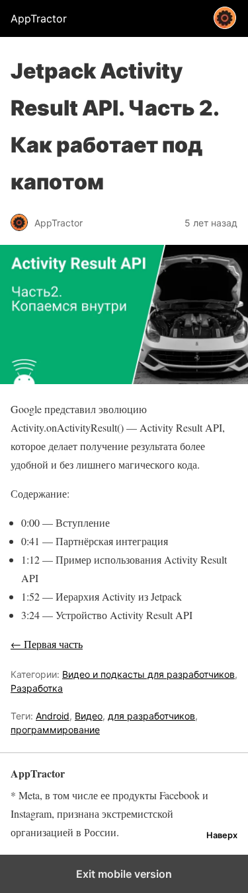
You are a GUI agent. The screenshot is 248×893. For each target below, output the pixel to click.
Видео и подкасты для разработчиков (148, 674)
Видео (89, 715)
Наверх (221, 835)
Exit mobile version (124, 873)
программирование (55, 729)
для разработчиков (151, 715)
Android (52, 715)
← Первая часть (47, 644)
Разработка (37, 688)
